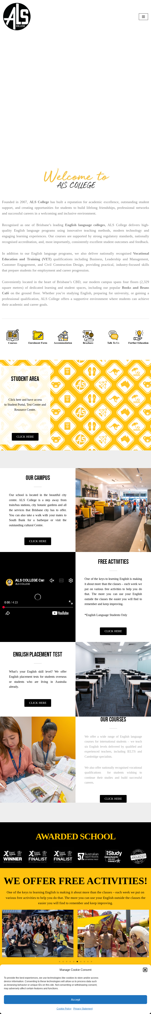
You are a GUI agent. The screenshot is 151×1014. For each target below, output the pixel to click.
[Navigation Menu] (143, 16)
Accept (75, 999)
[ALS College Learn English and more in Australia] (17, 16)
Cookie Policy (64, 1008)
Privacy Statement (83, 1008)
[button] (145, 970)
